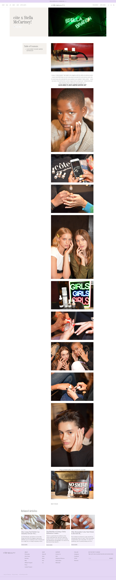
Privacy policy (15, 574)
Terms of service (7, 574)
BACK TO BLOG (54, 503)
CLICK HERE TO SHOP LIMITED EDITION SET (72, 85)
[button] (3, 5)
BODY (14, 5)
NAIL (7, 5)
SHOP (3, 5)
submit (111, 558)
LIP (10, 5)
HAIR (18, 5)
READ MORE (24, 544)
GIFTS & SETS (23, 5)
